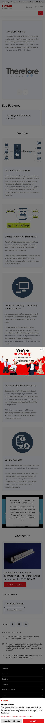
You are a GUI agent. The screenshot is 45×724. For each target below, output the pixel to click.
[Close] (42, 349)
